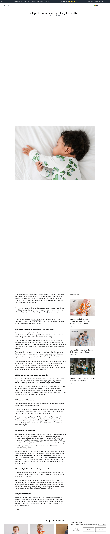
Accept (89, 529)
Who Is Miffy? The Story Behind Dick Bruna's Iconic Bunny (81, 351)
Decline (101, 529)
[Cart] (105, 5)
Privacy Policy (102, 524)
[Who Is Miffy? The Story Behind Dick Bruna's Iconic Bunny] (82, 337)
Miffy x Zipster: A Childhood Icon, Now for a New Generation (82, 379)
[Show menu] (4, 5)
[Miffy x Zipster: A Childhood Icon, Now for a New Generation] (82, 366)
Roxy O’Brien (36, 319)
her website (28, 488)
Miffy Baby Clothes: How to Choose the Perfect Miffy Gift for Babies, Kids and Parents (82, 321)
